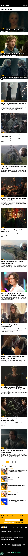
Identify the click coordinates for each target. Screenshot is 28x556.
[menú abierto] (1, 5)
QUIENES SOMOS (5, 531)
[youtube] (25, 527)
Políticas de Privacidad (18, 537)
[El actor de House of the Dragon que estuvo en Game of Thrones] (14, 45)
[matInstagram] (17, 527)
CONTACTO (17, 531)
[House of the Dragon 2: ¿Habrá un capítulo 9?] (14, 21)
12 (20, 462)
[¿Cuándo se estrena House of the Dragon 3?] (14, 68)
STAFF (11, 531)
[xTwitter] (21, 527)
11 (17, 462)
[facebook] (13, 527)
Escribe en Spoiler (5, 532)
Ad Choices (11, 539)
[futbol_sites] (6, 544)
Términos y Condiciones (19, 522)
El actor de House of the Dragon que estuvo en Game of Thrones (12, 54)
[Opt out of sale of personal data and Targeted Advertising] (2, 553)
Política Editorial (4, 539)
